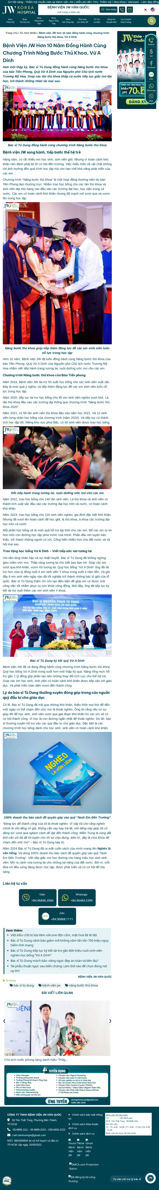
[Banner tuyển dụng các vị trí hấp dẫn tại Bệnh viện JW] (57, 1085)
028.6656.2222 (56, 1129)
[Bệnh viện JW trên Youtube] (72, 1148)
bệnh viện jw (51, 985)
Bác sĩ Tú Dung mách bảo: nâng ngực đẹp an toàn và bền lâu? (54, 961)
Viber (151, 101)
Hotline (151, 44)
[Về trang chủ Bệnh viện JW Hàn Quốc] (19, 10)
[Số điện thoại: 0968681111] (122, 10)
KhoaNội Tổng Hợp (68, 20)
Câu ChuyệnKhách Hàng (126, 20)
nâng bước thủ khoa (83, 985)
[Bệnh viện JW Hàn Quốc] (146, 9)
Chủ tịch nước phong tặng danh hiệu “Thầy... (36, 1060)
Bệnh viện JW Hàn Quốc (117, 1115)
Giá (151, 56)
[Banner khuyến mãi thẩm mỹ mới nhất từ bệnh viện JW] (136, 70)
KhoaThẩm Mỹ (10, 20)
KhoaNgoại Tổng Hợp (54, 21)
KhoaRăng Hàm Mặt (39, 21)
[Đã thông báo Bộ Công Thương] (85, 1179)
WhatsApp (151, 90)
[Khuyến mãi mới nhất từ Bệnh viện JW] (7, 1180)
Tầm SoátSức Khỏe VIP (82, 20)
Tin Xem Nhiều (28, 33)
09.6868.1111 (20, 1129)
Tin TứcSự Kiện (97, 20)
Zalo (151, 79)
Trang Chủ (11, 33)
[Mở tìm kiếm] (152, 21)
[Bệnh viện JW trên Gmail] (89, 1148)
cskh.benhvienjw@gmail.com (29, 1135)
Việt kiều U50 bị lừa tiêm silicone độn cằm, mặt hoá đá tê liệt (54, 935)
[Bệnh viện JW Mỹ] (153, 9)
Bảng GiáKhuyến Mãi (111, 20)
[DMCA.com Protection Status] (85, 1166)
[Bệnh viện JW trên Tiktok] (81, 1148)
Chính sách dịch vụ (83, 1133)
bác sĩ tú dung (24, 985)
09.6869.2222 (38, 1129)
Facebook (151, 67)
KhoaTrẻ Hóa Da (25, 20)
